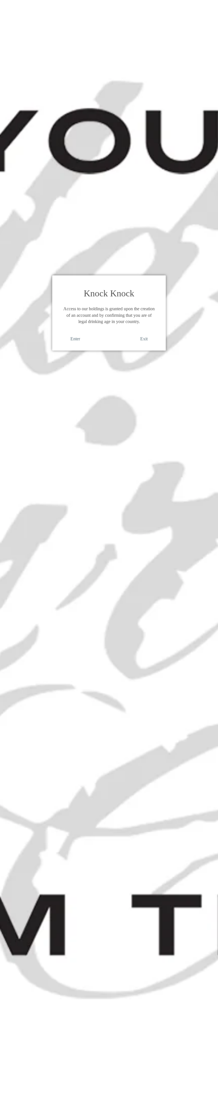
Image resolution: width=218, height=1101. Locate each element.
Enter (75, 338)
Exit (144, 338)
